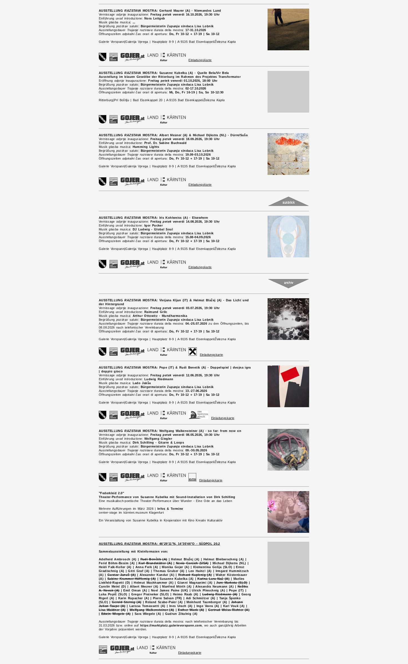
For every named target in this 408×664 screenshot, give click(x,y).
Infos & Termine (170, 508)
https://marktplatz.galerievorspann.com (171, 625)
